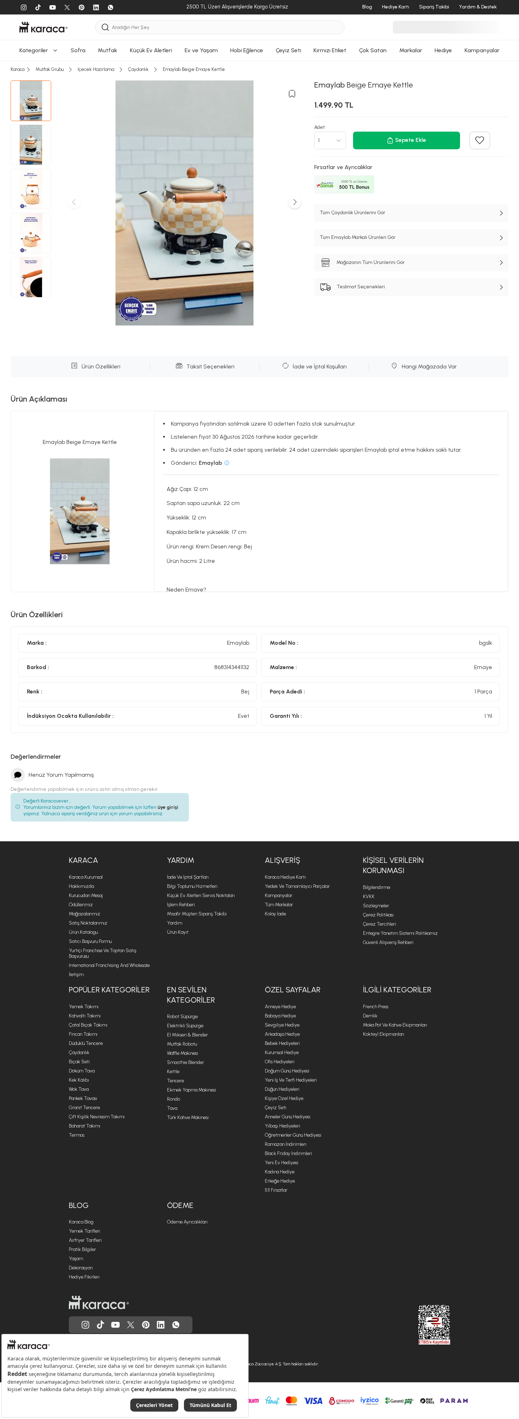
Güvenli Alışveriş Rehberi (388, 942)
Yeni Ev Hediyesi (281, 1163)
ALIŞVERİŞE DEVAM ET (259, 22)
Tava (172, 1108)
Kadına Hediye (279, 1172)
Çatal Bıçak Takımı (88, 1025)
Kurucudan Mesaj (86, 895)
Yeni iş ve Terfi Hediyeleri (291, 1080)
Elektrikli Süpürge (185, 1026)
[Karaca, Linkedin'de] (160, 1324)
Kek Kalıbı (79, 1080)
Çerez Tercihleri (379, 924)
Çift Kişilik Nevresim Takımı (97, 1117)
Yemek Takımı (84, 1007)
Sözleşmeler (376, 906)
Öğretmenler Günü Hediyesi (293, 1135)
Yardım (174, 923)
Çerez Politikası (378, 915)
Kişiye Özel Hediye (284, 1098)
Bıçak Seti (79, 1062)
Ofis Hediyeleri (279, 1062)
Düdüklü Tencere (86, 1043)
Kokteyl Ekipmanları (383, 1034)
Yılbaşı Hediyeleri (282, 1126)
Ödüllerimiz (81, 905)
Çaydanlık (79, 1053)
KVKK (369, 897)
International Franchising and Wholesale (109, 965)
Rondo (173, 1099)
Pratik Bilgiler (82, 1249)
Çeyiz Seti (275, 1108)
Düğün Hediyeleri (282, 1089)
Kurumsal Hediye (282, 1053)
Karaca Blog (81, 1222)
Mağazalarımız (84, 914)
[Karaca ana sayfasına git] (99, 1302)
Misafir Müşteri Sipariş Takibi (197, 914)
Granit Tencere (84, 1108)
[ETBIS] (421, 1325)
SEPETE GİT (259, 40)
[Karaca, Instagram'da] (85, 1324)
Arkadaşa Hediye (282, 1034)
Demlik (370, 1016)
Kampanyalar (278, 895)
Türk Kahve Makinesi (188, 1117)
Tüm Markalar (279, 905)
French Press (375, 1007)
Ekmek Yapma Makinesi (191, 1090)
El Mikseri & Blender (187, 1035)
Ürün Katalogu (83, 932)
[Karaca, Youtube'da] (115, 1324)
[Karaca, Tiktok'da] (100, 1324)
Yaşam (76, 1259)
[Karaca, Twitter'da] (130, 1324)
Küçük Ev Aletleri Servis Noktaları (201, 895)
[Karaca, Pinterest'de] (145, 1324)
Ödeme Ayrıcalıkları (187, 1222)
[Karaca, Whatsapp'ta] (175, 1324)
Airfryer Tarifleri (85, 1240)
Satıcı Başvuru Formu (90, 941)
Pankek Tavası (83, 1098)
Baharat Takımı (84, 1126)
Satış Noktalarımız (88, 923)
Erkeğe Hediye (280, 1181)
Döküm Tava (82, 1071)
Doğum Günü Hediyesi (287, 1071)
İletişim (76, 975)
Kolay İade (275, 914)
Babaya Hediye (280, 1016)
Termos (76, 1135)
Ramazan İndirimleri (285, 1144)
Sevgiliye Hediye (282, 1025)
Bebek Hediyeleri (282, 1043)
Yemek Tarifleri (84, 1231)
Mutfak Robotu (182, 1044)
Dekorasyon (81, 1268)
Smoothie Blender (185, 1062)
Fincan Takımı (83, 1034)
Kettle (173, 1072)
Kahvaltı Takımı (85, 1016)
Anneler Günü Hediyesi (287, 1117)
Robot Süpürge (182, 1017)
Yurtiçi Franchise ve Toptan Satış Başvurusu (102, 953)
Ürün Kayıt (178, 932)
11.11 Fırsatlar (276, 1190)
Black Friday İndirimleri (288, 1153)
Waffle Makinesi (182, 1053)
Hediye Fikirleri (84, 1277)
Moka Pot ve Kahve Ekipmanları (395, 1025)
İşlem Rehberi (181, 905)
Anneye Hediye (280, 1007)
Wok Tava (79, 1089)
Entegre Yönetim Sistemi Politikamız (400, 933)
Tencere (175, 1081)
